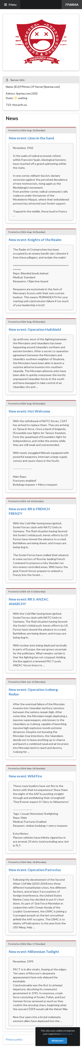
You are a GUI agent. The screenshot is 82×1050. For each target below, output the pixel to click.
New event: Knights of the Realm (35, 239)
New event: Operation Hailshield (35, 329)
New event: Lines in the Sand (31, 138)
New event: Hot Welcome (29, 411)
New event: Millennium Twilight (34, 951)
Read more (66, 1034)
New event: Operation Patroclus (35, 870)
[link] (72, 4)
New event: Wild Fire (25, 776)
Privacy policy (14, 1039)
